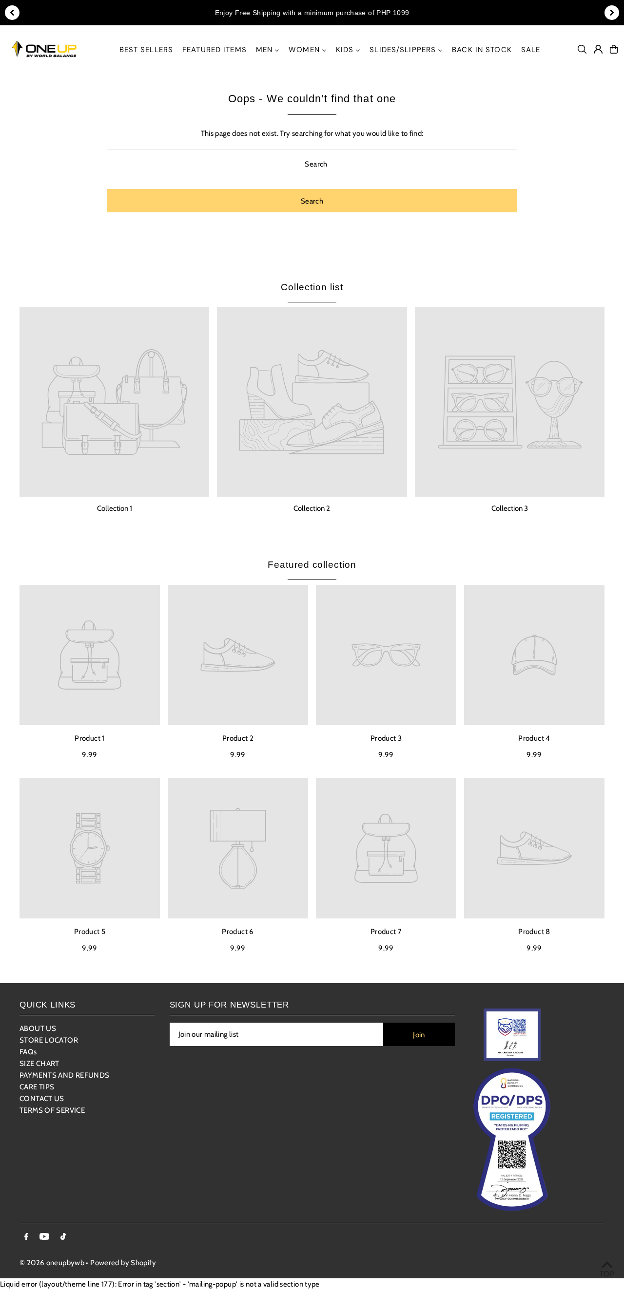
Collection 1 (114, 508)
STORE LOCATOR (49, 1040)
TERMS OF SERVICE (52, 1110)
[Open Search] (582, 49)
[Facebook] (26, 1237)
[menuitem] (146, 49)
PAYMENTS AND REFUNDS (65, 1075)
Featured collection (312, 565)
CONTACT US (42, 1098)
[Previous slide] (12, 12)
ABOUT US (38, 1028)
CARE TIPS (37, 1087)
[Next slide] (611, 12)
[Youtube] (44, 1237)
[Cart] (614, 49)
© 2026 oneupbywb (52, 1262)
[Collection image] (114, 402)
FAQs (28, 1051)
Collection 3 (509, 508)
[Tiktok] (63, 1237)
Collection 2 (311, 508)
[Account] (598, 49)
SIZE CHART (39, 1063)
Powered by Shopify (123, 1262)
